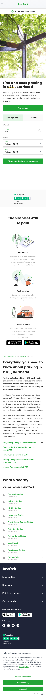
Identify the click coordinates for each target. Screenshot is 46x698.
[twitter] (13, 625)
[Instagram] (8, 625)
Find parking (23, 108)
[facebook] (3, 625)
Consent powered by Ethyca (33, 694)
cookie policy (24, 667)
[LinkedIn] (18, 625)
